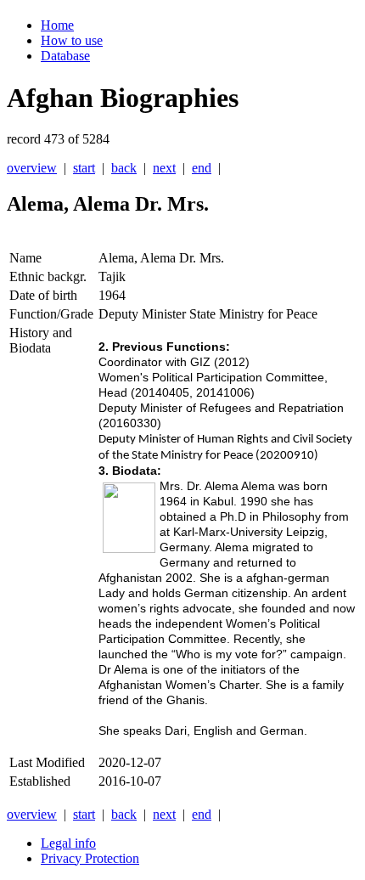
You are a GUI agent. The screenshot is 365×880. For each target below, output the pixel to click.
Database (65, 55)
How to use (72, 40)
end (201, 168)
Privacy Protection (90, 858)
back (124, 168)
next (164, 168)
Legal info (68, 843)
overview (32, 168)
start (84, 168)
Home (57, 25)
